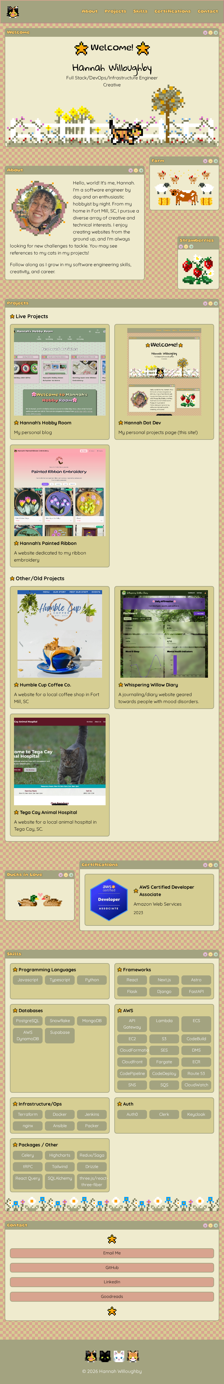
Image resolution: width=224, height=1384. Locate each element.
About (90, 12)
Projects (115, 12)
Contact (208, 12)
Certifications (173, 12)
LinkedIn (112, 1281)
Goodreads (112, 1296)
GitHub (112, 1267)
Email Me (112, 1253)
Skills (140, 12)
